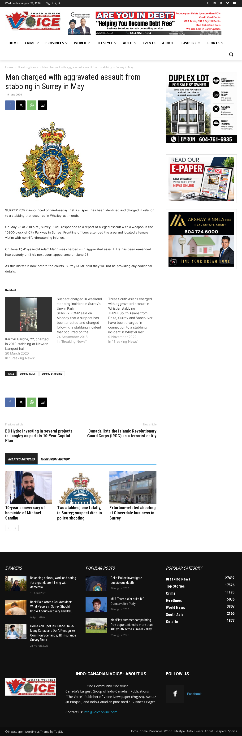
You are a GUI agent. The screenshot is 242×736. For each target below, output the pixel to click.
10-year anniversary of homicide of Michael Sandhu (25, 512)
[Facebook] (208, 3)
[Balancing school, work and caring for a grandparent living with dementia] (15, 583)
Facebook (194, 694)
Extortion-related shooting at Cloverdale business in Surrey (132, 512)
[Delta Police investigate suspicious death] (96, 583)
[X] (221, 3)
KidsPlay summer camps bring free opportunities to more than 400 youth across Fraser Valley (132, 624)
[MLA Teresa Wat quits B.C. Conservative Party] (96, 604)
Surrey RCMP (28, 373)
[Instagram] (214, 3)
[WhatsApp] (31, 105)
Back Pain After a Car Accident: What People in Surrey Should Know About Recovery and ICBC (51, 606)
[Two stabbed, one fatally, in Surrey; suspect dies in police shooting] (80, 487)
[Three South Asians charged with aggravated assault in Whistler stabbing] (134, 320)
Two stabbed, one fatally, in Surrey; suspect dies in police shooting (79, 512)
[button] (231, 54)
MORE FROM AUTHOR (54, 459)
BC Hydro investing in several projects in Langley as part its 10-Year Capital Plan (39, 436)
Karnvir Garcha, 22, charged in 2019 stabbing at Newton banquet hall (27, 344)
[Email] (42, 105)
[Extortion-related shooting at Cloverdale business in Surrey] (132, 487)
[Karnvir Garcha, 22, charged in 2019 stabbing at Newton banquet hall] (28, 314)
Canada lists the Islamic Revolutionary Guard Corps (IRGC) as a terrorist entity (121, 433)
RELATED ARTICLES (21, 459)
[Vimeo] (227, 3)
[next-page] (16, 528)
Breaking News (28, 67)
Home (9, 67)
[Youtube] (234, 3)
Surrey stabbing (52, 373)
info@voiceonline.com (100, 712)
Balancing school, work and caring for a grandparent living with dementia (53, 582)
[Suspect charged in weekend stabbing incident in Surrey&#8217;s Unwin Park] (82, 320)
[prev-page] (8, 528)
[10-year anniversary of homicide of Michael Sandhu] (28, 487)
